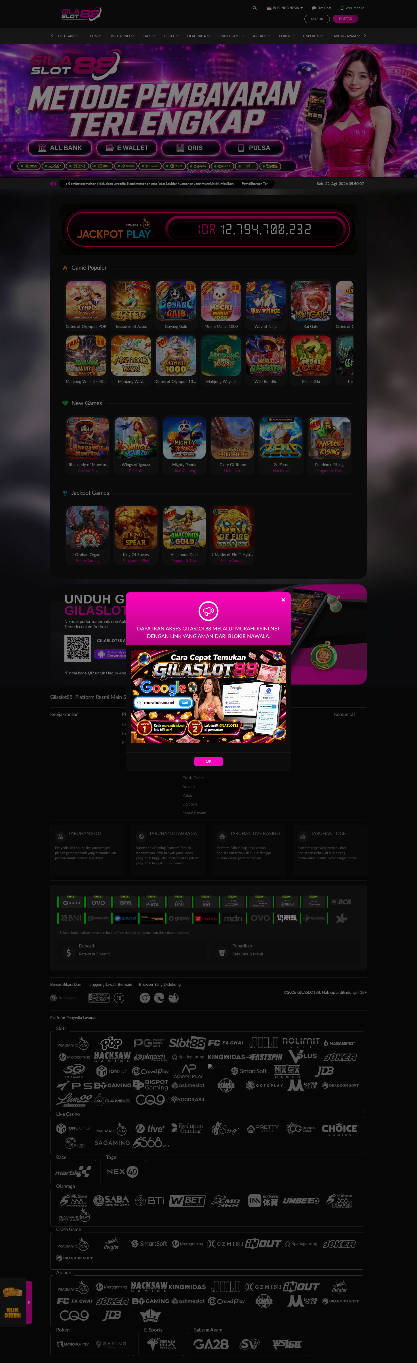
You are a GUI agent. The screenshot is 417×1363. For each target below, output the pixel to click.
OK (208, 762)
